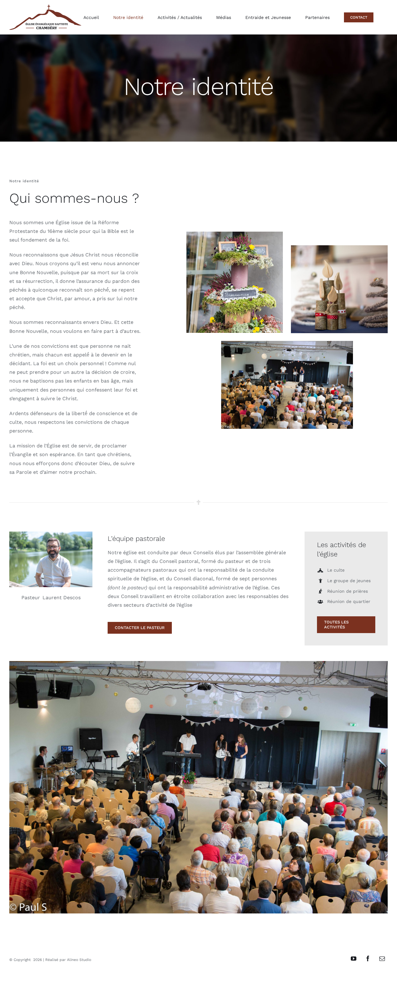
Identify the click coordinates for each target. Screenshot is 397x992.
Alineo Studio (79, 960)
